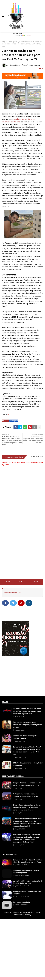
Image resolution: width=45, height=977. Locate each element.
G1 (8, 414)
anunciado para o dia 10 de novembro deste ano (18, 120)
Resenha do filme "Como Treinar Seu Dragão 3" (27, 893)
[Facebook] (16, 427)
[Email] (34, 427)
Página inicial (7, 41)
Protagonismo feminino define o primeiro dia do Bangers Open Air (25, 795)
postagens (17, 41)
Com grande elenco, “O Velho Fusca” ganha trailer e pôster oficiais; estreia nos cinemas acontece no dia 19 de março (27, 750)
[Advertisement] (22, 532)
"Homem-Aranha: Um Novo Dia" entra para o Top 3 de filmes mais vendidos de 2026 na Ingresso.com (27, 711)
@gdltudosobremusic (12, 592)
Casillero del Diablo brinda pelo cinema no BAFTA (25, 737)
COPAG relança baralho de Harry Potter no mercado (28, 764)
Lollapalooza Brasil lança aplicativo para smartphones (26, 871)
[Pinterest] (30, 427)
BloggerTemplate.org (22, 914)
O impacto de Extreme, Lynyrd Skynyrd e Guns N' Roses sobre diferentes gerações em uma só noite (27, 807)
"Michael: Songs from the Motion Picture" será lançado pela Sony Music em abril (27, 724)
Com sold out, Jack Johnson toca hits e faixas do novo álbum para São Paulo (27, 861)
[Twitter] (20, 427)
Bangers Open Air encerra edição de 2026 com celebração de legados (27, 784)
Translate (28, 35)
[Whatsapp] (25, 427)
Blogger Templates (21, 912)
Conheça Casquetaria (21, 902)
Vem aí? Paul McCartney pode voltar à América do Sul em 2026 (27, 882)
